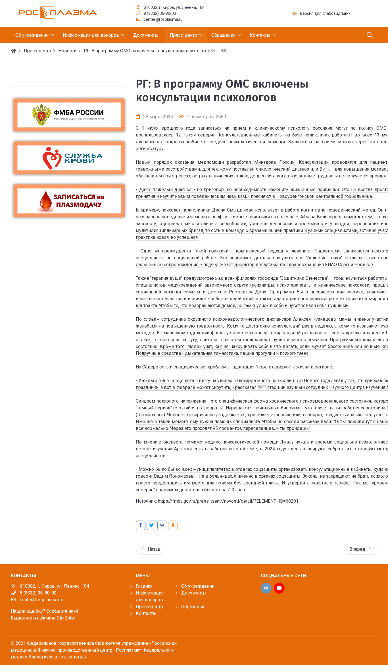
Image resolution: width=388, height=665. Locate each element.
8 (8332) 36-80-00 (160, 13)
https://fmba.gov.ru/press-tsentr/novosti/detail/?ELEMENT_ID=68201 (228, 501)
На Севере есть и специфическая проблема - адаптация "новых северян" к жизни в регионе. (234, 367)
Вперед (357, 549)
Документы (193, 593)
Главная (144, 586)
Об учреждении (197, 586)
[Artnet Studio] (364, 648)
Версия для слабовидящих (325, 13)
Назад (154, 549)
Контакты (146, 613)
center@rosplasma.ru (163, 19)
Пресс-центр (149, 606)
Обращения (193, 606)
